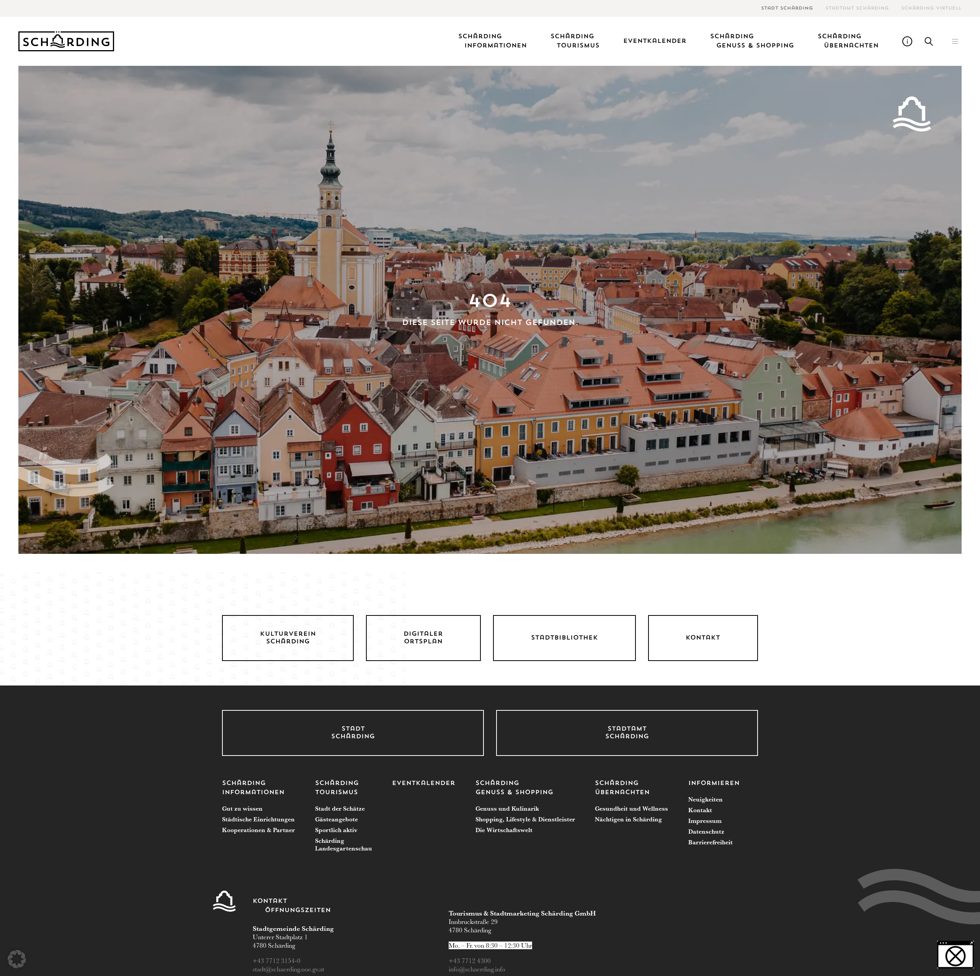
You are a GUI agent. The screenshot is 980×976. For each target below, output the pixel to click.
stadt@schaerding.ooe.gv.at (289, 969)
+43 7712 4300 (470, 961)
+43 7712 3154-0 (277, 961)
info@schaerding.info (477, 969)
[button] (955, 41)
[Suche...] (928, 41)
